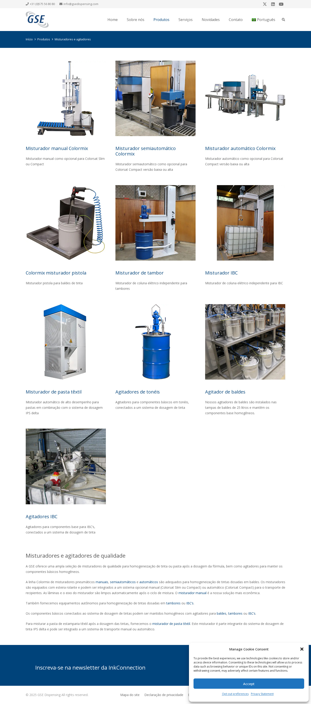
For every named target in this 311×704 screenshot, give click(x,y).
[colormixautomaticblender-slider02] (245, 98)
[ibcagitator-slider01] (66, 466)
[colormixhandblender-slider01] (66, 223)
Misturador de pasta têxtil (54, 392)
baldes (221, 613)
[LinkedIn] (273, 4)
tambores (173, 603)
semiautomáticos (123, 582)
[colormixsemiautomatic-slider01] (155, 98)
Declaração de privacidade (163, 695)
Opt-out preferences (235, 694)
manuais (102, 582)
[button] (302, 649)
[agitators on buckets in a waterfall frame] (245, 342)
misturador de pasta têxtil (171, 623)
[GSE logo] (37, 20)
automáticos (148, 582)
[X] (265, 4)
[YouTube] (281, 4)
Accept (249, 683)
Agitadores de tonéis (137, 392)
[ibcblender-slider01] (245, 223)
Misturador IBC (221, 273)
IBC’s (190, 603)
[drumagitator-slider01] (155, 342)
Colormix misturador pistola (56, 273)
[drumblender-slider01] (155, 223)
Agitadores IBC (41, 516)
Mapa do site (130, 695)
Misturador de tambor (139, 273)
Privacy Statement (262, 694)
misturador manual (192, 593)
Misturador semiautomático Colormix (145, 151)
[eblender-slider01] (66, 342)
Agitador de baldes (225, 392)
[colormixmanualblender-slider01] (66, 98)
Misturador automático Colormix (240, 148)
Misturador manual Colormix (57, 148)
